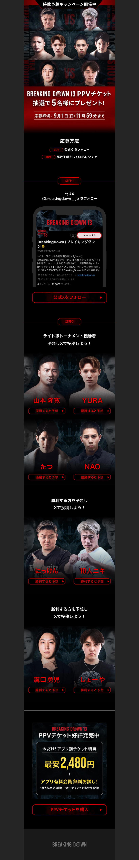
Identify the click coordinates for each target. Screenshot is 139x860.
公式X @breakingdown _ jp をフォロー (69, 196)
